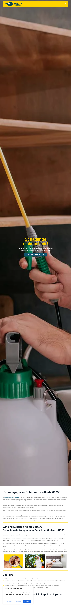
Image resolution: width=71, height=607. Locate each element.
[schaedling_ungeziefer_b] (35, 561)
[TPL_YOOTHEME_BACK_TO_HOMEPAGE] (13, 4)
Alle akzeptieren (27, 601)
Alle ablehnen (18, 601)
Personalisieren (9, 601)
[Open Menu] (65, 4)
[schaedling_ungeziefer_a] (13, 561)
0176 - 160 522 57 (36, 254)
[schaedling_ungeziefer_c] (56, 561)
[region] (18, 595)
